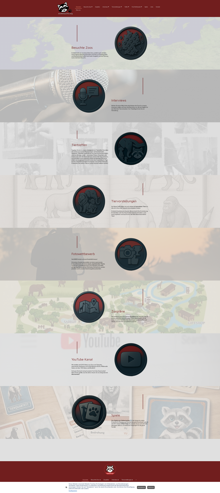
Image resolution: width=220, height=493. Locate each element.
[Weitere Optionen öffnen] (136, 479)
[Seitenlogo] (65, 8)
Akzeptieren (141, 487)
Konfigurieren (73, 491)
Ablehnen (151, 487)
